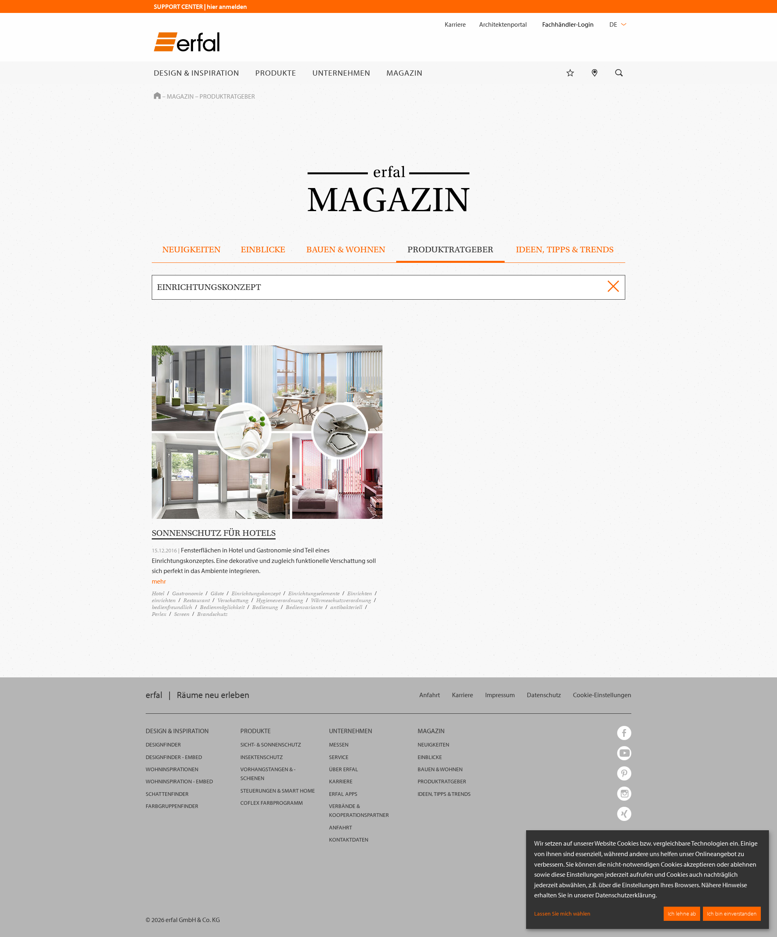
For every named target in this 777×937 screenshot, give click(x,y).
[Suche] (619, 72)
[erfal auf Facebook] (624, 733)
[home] (186, 43)
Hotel (158, 593)
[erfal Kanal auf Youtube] (624, 753)
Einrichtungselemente (314, 593)
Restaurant (196, 600)
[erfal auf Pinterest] (624, 773)
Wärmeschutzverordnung (341, 600)
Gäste (217, 593)
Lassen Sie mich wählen (562, 913)
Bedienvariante (304, 607)
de (613, 24)
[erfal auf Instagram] (624, 794)
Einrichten (359, 593)
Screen (181, 614)
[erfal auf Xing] (624, 814)
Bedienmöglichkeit (222, 607)
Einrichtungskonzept (255, 593)
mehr (159, 581)
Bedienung (265, 607)
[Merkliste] (570, 72)
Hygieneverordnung (279, 600)
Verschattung (232, 600)
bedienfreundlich (172, 607)
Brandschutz (212, 614)
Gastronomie (187, 593)
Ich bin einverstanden (732, 913)
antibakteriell (346, 607)
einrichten (164, 600)
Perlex (159, 614)
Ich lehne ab (682, 913)
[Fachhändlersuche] (595, 72)
